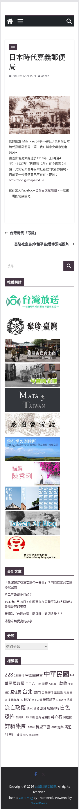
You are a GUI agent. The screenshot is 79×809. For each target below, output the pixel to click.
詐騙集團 (16, 726)
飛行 (25, 735)
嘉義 (13, 47)
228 (9, 674)
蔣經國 (67, 717)
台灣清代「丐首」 (24, 232)
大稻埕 (25, 699)
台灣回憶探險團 (46, 190)
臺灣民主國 (43, 717)
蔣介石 (56, 716)
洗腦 (69, 700)
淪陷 (36, 708)
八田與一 (53, 684)
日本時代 (61, 699)
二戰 (38, 684)
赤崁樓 (31, 727)
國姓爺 (58, 692)
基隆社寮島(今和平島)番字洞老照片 (41, 244)
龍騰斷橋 (34, 735)
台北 (27, 691)
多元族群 (13, 700)
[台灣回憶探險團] (10, 21)
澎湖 (43, 708)
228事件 (19, 675)
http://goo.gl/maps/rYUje (26, 180)
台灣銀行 (47, 692)
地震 (66, 692)
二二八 (30, 683)
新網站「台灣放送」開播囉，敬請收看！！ (34, 614)
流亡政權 (15, 707)
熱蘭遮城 (53, 708)
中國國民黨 (34, 675)
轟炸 (54, 727)
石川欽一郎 (22, 717)
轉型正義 (43, 726)
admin (45, 76)
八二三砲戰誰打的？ (18, 594)
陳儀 (19, 735)
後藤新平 (49, 699)
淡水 (30, 708)
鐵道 (68, 726)
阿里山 (10, 734)
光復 (45, 684)
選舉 (60, 727)
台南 (37, 692)
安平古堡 (37, 699)
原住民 (16, 692)
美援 (32, 717)
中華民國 (56, 674)
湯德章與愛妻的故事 (18, 621)
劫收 (63, 683)
